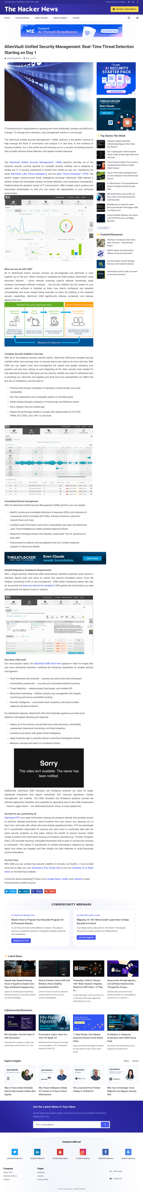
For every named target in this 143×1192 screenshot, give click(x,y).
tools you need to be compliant (38, 585)
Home (7, 18)
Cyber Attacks (41, 18)
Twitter (65, 879)
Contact (6, 1179)
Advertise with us (10, 1176)
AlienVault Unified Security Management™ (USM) (36, 162)
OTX (12, 817)
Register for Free (21, 941)
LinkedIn (77, 879)
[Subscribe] (105, 1124)
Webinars (41, 1172)
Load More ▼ (103, 228)
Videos (126, 1061)
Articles (135, 1061)
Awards (76, 18)
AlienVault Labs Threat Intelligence (29, 174)
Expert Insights (60, 18)
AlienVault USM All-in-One (47, 663)
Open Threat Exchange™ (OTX (72, 174)
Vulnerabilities (22, 18)
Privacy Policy (42, 1179)
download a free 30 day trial (45, 868)
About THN (7, 1172)
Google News (53, 879)
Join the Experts (86, 937)
